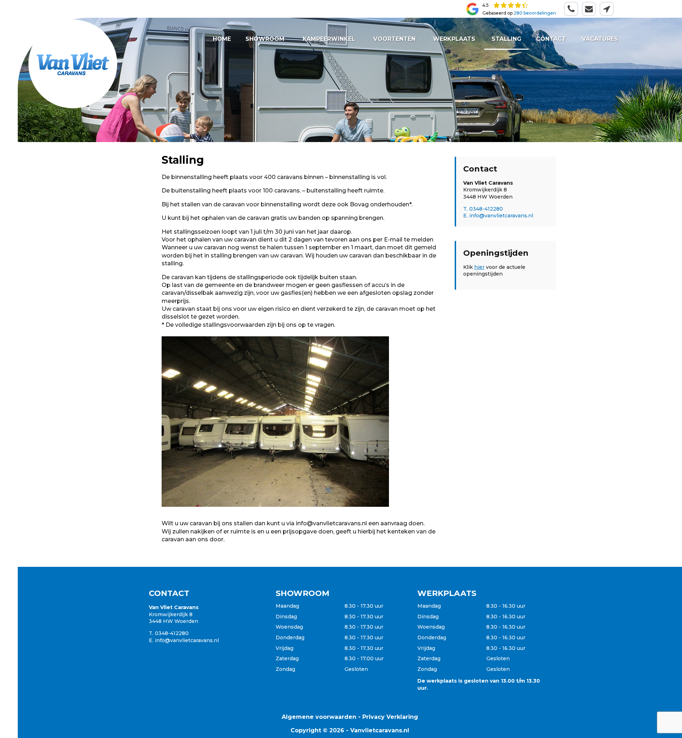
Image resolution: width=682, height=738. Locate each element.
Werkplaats (454, 39)
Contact (551, 39)
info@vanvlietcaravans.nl (187, 640)
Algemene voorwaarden (319, 716)
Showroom (265, 39)
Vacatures (599, 39)
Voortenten (395, 39)
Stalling (506, 39)
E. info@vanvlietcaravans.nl (498, 215)
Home (222, 39)
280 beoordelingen (535, 13)
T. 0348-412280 (483, 209)
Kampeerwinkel (329, 39)
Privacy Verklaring (390, 716)
